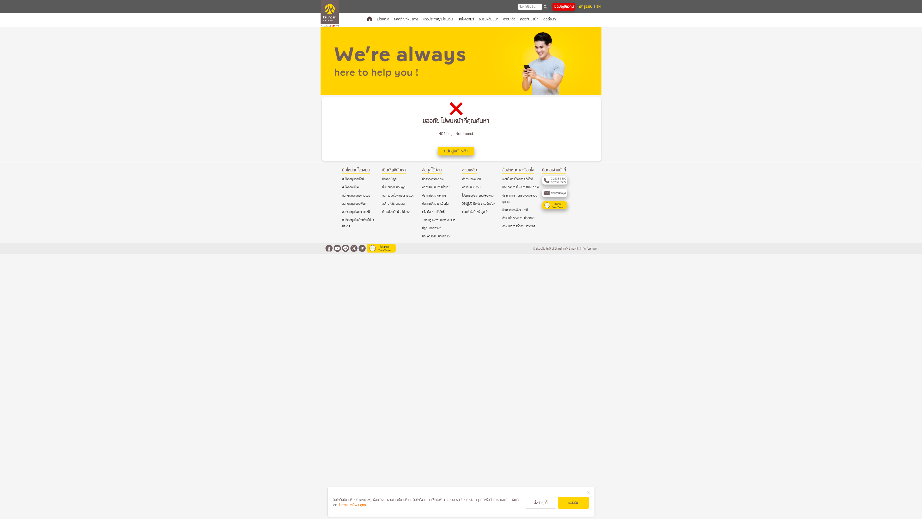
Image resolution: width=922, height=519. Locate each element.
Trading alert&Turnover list (438, 220)
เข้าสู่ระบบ (585, 6)
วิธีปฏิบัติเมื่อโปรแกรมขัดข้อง (478, 204)
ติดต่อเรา (549, 19)
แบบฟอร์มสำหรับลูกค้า (475, 212)
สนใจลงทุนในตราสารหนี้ (356, 212)
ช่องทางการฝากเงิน (433, 179)
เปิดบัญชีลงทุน (564, 6)
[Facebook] (329, 249)
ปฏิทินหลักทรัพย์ (431, 228)
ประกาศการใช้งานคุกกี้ (515, 210)
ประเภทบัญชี (389, 179)
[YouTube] (337, 249)
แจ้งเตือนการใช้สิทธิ (433, 212)
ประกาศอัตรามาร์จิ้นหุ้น (435, 204)
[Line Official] (345, 249)
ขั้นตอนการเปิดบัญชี (394, 187)
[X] (354, 249)
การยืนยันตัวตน (471, 187)
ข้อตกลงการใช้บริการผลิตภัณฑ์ (520, 187)
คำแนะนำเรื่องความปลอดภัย (518, 218)
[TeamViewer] (554, 208)
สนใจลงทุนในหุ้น (351, 187)
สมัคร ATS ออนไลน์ (393, 204)
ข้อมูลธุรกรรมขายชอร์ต (436, 236)
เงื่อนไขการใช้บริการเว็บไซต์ (517, 179)
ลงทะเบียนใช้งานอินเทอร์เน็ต (398, 195)
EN (598, 6)
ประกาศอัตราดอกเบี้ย (434, 195)
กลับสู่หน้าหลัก (456, 151)
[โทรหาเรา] (554, 183)
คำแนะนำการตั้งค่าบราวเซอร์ (518, 226)
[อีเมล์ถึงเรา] (554, 196)
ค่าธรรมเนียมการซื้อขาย (436, 187)
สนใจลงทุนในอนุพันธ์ (354, 204)
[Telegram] (362, 249)
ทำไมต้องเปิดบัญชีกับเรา (396, 212)
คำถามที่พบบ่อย (471, 179)
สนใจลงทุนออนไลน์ (353, 179)
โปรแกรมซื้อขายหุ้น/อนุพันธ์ (478, 195)
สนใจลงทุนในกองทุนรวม (356, 195)
